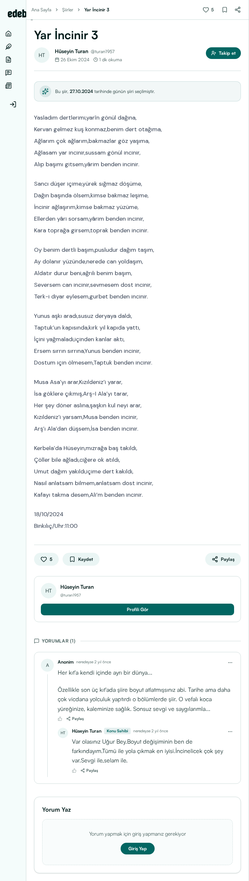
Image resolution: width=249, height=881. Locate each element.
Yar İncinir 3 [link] (96, 9)
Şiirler (67, 9)
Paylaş (78, 718)
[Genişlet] (26, 440)
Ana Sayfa (41, 9)
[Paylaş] (237, 10)
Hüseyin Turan (71, 51)
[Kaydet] (225, 10)
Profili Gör (137, 609)
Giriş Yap (137, 848)
